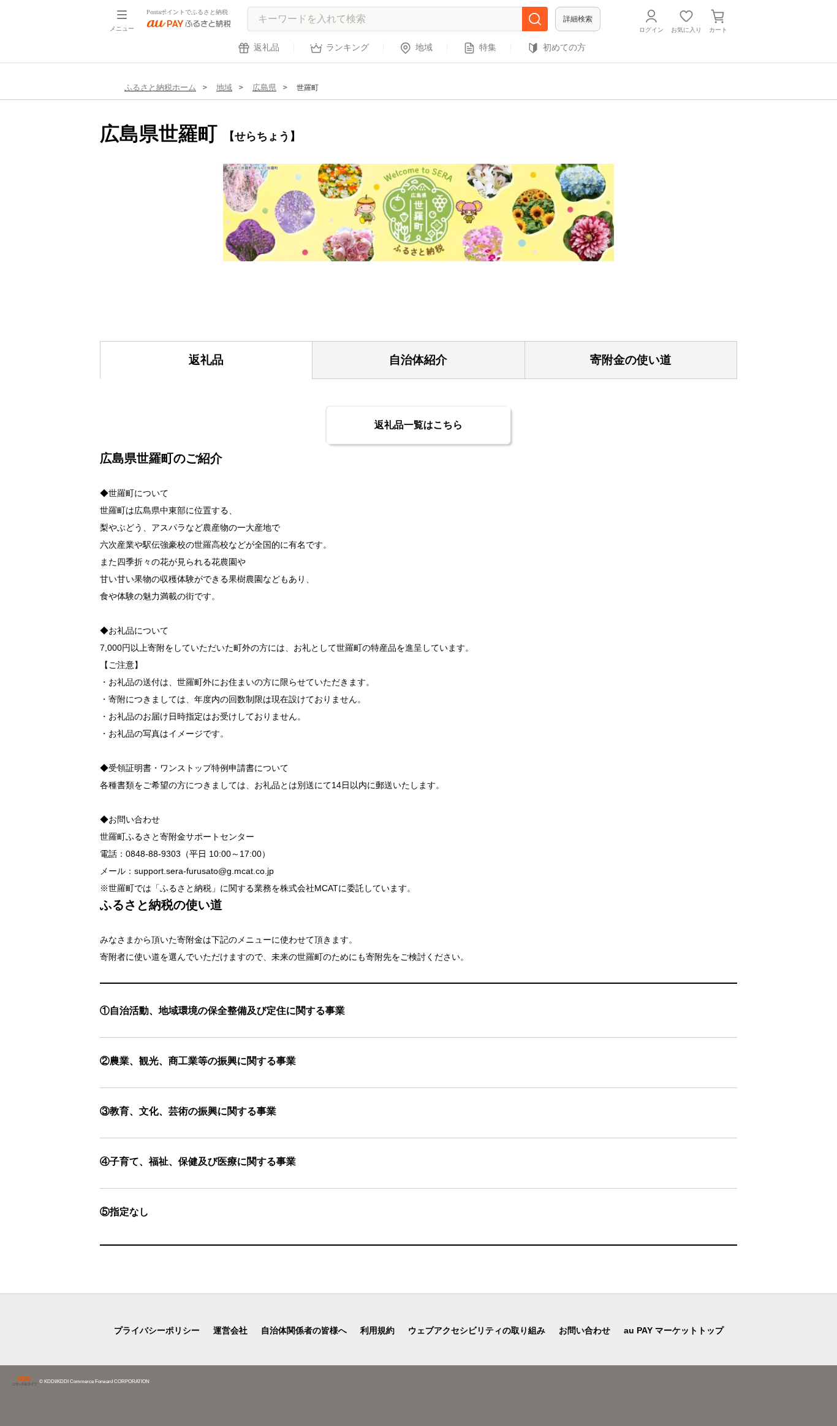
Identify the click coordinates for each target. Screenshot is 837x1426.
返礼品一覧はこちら (418, 425)
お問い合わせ (584, 1330)
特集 (487, 47)
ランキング (347, 47)
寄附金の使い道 (631, 359)
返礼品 (266, 47)
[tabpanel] (418, 212)
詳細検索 (578, 19)
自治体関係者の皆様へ (304, 1330)
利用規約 (377, 1330)
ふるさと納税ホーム (160, 87)
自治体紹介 (418, 359)
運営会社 (230, 1330)
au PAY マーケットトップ (674, 1330)
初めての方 (564, 47)
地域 (424, 47)
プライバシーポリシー (157, 1330)
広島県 (264, 87)
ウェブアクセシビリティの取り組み (476, 1330)
